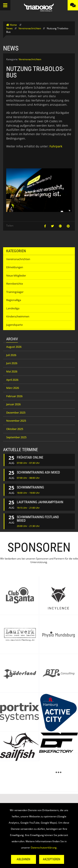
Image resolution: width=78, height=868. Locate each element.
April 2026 (12, 380)
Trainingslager (15, 292)
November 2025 (16, 420)
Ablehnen (23, 859)
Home (13, 25)
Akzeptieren (51, 859)
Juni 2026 (11, 363)
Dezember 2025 (15, 412)
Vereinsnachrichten (30, 28)
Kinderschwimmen (17, 316)
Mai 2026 (11, 371)
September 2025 (16, 437)
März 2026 (12, 388)
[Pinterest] (68, 226)
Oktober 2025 (14, 429)
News (9, 28)
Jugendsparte (14, 325)
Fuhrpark (56, 146)
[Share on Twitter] (53, 226)
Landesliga (12, 308)
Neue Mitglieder (16, 275)
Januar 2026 (13, 404)
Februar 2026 (14, 396)
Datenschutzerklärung (44, 847)
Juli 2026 (11, 355)
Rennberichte (14, 283)
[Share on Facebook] (45, 226)
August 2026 (13, 347)
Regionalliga (13, 300)
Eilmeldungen (14, 267)
